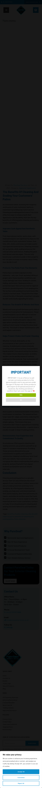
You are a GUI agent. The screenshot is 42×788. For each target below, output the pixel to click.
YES (20, 395)
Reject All (21, 783)
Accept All (21, 772)
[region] (21, 769)
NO (21, 400)
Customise (21, 777)
